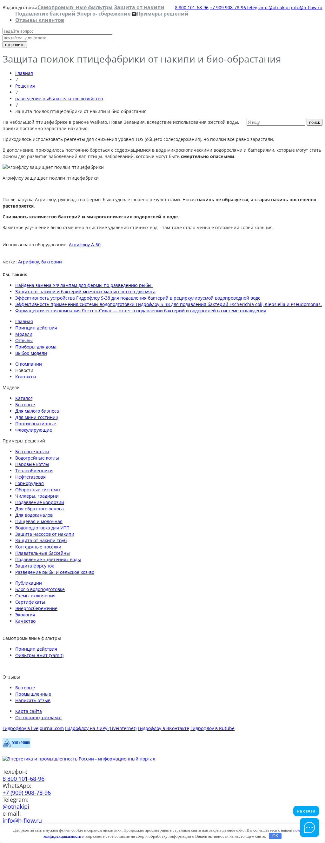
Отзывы (24, 340)
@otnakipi (16, 806)
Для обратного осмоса (39, 509)
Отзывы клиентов (39, 20)
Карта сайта (28, 711)
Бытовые (25, 405)
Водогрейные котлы (37, 458)
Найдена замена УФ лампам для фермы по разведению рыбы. (84, 285)
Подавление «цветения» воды (48, 559)
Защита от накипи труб (41, 540)
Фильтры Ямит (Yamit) (39, 655)
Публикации (28, 583)
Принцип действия (36, 328)
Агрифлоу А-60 (85, 245)
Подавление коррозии (39, 502)
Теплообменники (34, 471)
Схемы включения (35, 596)
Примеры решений (162, 13)
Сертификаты (30, 602)
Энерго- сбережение (103, 13)
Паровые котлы (32, 464)
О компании (28, 364)
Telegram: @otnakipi (268, 7)
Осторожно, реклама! (38, 717)
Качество (25, 621)
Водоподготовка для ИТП (42, 528)
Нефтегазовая (30, 477)
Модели (23, 334)
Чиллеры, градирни (37, 496)
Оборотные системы (37, 490)
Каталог (23, 398)
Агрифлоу (28, 262)
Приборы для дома (35, 347)
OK (275, 835)
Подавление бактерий (45, 13)
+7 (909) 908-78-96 (27, 792)
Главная (24, 73)
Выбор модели (31, 353)
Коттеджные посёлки (38, 547)
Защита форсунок (34, 566)
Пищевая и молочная (39, 521)
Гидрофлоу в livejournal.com (33, 728)
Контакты (25, 377)
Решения (25, 86)
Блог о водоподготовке (40, 589)
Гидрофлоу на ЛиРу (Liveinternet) (100, 728)
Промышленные (33, 694)
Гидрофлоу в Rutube (212, 728)
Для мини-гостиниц (36, 417)
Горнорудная (29, 483)
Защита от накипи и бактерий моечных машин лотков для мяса (85, 292)
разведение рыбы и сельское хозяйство (59, 99)
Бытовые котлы (32, 451)
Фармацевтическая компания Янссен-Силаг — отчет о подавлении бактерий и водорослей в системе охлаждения (140, 311)
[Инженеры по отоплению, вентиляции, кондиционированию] (16, 746)
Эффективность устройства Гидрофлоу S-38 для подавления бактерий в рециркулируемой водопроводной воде (138, 298)
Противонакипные (35, 424)
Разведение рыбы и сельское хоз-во (54, 572)
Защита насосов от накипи (44, 534)
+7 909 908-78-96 (228, 7)
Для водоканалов (34, 515)
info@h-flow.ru (306, 7)
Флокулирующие (33, 430)
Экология (25, 615)
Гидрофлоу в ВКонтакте (163, 728)
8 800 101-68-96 (192, 7)
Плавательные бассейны (42, 553)
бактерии (51, 262)
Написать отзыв (32, 700)
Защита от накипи (139, 7)
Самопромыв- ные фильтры (75, 7)
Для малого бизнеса (37, 411)
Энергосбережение (36, 608)
